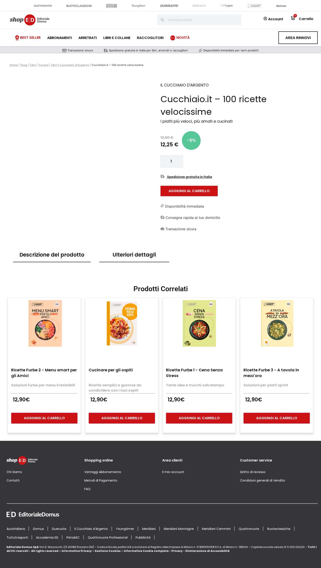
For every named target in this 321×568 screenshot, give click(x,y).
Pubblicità (143, 537)
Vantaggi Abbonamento (102, 472)
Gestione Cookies (108, 551)
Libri (33, 65)
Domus (38, 529)
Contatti (13, 480)
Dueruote (59, 529)
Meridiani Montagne (179, 529)
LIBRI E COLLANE (116, 37)
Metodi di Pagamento (100, 480)
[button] (298, 37)
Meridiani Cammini (216, 529)
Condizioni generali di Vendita (262, 480)
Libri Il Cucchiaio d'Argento (70, 65)
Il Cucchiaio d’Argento (91, 529)
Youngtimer (125, 529)
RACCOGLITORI (150, 37)
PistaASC (73, 537)
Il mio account (173, 472)
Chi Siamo (14, 472)
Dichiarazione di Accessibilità (207, 551)
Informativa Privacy (77, 551)
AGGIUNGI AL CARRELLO (189, 190)
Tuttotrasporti (17, 537)
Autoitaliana (16, 529)
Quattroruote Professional (108, 537)
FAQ (87, 489)
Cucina (43, 65)
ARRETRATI (87, 37)
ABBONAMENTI (59, 37)
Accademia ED (47, 537)
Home (14, 65)
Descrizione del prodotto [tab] (51, 254)
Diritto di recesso (253, 472)
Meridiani (149, 529)
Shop (24, 65)
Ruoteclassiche (278, 529)
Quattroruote (249, 529)
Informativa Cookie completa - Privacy (153, 551)
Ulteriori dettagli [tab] (134, 254)
